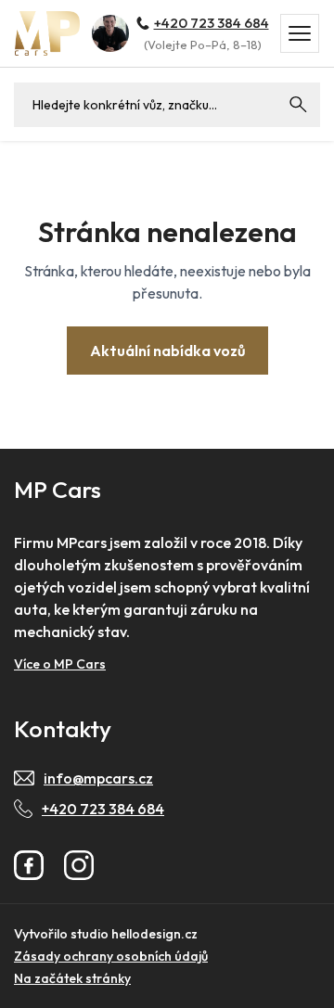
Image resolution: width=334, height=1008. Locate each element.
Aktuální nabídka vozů (167, 350)
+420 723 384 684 (211, 23)
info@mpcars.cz (98, 778)
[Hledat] (298, 105)
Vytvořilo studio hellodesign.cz (106, 933)
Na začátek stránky (72, 978)
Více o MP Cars (60, 664)
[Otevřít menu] (299, 33)
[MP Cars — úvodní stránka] (47, 33)
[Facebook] (29, 865)
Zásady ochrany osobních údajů (111, 956)
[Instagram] (79, 865)
